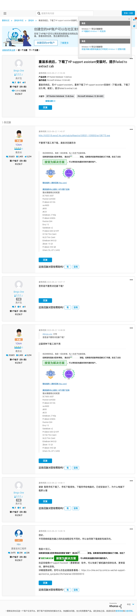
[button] (131, 58)
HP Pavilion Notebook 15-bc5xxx (60, 96)
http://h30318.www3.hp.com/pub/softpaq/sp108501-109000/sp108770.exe (74, 135)
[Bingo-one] (19, 63)
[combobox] (65, 13)
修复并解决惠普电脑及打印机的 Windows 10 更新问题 (103, 49)
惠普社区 (5, 20)
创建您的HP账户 (46, 43)
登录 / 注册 (128, 13)
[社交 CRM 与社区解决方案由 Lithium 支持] (116, 605)
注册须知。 (129, 611)
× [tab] (129, 18)
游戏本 (31, 20)
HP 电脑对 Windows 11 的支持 (94, 31)
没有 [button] (76, 266)
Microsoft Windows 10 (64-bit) (90, 96)
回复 (45, 107)
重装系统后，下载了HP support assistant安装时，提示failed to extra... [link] (66, 20)
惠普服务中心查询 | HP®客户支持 (56, 189)
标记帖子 (18, 94)
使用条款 (119, 611)
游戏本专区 (19, 20)
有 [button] (68, 266)
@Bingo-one (47, 334)
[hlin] (19, 534)
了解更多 (64, 43)
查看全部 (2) (50, 101)
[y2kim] (19, 134)
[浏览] (4, 13)
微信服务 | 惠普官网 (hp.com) (55, 183)
